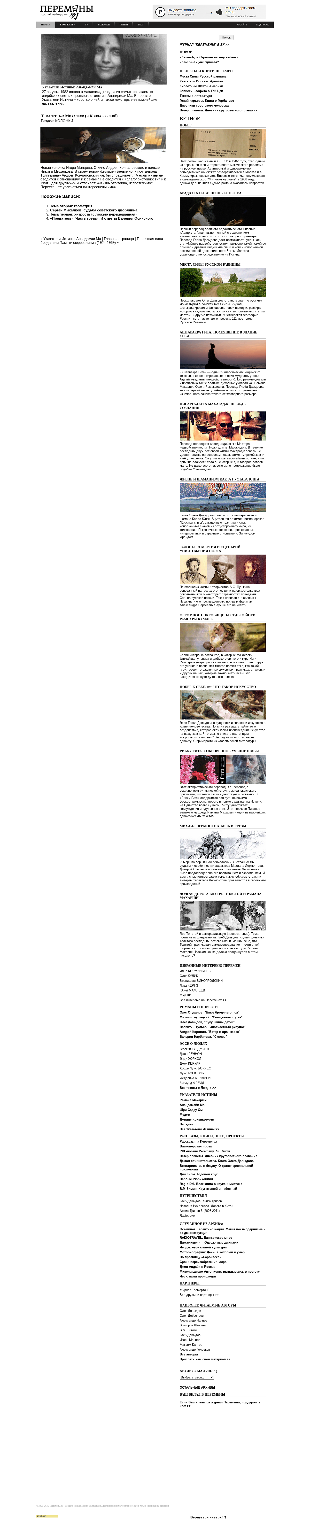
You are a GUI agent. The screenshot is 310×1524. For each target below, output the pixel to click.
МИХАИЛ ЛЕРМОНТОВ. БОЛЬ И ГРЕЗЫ (213, 826)
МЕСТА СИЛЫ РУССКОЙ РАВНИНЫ (210, 264)
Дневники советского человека (204, 105)
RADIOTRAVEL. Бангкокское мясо (206, 1237)
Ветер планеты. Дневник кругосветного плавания (218, 110)
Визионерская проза (196, 1146)
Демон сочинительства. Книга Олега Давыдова (217, 1161)
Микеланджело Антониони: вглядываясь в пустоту (220, 1271)
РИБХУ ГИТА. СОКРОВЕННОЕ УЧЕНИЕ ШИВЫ (219, 751)
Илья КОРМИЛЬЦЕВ (195, 971)
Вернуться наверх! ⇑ (208, 1517)
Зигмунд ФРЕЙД (192, 1083)
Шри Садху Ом (191, 1110)
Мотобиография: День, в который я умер (212, 1252)
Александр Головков (195, 1349)
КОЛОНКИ (104, 24)
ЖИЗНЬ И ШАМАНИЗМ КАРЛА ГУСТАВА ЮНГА (219, 479)
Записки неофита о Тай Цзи (201, 91)
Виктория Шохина (193, 1325)
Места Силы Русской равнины (203, 76)
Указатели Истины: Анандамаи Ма (72, 87)
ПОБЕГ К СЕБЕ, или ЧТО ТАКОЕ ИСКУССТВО (218, 687)
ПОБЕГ (186, 125)
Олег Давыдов (190, 1311)
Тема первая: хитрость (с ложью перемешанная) (93, 214)
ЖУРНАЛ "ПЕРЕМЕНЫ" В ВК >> (204, 44)
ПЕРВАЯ (45, 24)
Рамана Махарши (193, 1100)
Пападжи (186, 1124)
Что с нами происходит (198, 1276)
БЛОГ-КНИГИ (67, 24)
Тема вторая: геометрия (71, 206)
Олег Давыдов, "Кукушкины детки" (207, 1022)
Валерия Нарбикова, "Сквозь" (203, 1036)
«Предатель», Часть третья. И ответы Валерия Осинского (101, 218)
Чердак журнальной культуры (203, 1247)
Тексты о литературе (196, 96)
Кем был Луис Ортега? (200, 62)
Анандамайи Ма (192, 1105)
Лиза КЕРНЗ (189, 985)
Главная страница (119, 239)
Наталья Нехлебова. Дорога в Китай (206, 1206)
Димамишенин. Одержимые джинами (209, 1242)
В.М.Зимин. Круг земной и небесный (208, 1189)
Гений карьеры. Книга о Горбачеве (207, 100)
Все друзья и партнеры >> (199, 1295)
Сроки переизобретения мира (203, 1262)
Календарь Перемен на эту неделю (210, 57)
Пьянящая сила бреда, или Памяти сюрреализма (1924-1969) (101, 241)
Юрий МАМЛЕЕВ (192, 990)
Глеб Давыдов (190, 1335)
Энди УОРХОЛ (190, 1058)
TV (86, 24)
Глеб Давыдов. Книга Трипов (201, 1201)
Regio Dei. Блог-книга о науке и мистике (211, 1184)
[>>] (103, 70)
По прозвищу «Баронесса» (200, 1257)
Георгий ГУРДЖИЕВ (194, 1049)
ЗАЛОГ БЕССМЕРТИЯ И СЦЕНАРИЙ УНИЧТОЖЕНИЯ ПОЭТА (210, 549)
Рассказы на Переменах (198, 1141)
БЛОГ (141, 24)
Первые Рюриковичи (196, 1179)
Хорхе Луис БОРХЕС (195, 1068)
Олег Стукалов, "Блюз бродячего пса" (209, 1012)
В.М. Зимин (188, 1330)
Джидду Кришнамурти (197, 1119)
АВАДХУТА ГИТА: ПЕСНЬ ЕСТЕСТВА (210, 193)
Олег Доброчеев (192, 1315)
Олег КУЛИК (189, 976)
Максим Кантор (191, 1344)
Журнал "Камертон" (194, 1290)
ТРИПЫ (123, 24)
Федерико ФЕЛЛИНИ (195, 1078)
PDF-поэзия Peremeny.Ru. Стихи (205, 1151)
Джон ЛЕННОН (191, 1054)
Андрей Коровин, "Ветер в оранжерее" (210, 1032)
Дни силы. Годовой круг (198, 1174)
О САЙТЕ (242, 24)
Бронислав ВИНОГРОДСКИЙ (201, 980)
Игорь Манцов (190, 1340)
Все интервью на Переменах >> (203, 1000)
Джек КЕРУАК (190, 1063)
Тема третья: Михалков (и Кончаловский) (79, 116)
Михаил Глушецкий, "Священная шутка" (211, 1017)
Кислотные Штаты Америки (201, 86)
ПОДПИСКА (262, 24)
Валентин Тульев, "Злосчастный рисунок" (213, 1027)
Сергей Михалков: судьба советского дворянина (93, 210)
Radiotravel (187, 1215)
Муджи (185, 1114)
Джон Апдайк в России (198, 1267)
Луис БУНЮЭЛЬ (192, 1073)
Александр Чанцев (193, 1320)
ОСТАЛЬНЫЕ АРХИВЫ (197, 1387)
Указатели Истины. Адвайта (201, 81)
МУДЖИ (185, 995)
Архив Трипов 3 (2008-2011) (200, 1211)
